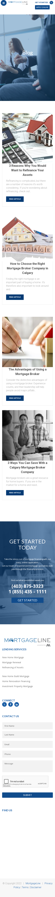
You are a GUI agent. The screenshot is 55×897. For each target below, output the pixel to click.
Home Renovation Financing (16, 681)
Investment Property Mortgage (17, 686)
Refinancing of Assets (13, 667)
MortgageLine (33, 883)
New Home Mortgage (13, 657)
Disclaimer (35, 887)
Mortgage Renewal (11, 662)
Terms (25, 887)
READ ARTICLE (15, 199)
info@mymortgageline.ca (13, 708)
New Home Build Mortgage (15, 676)
